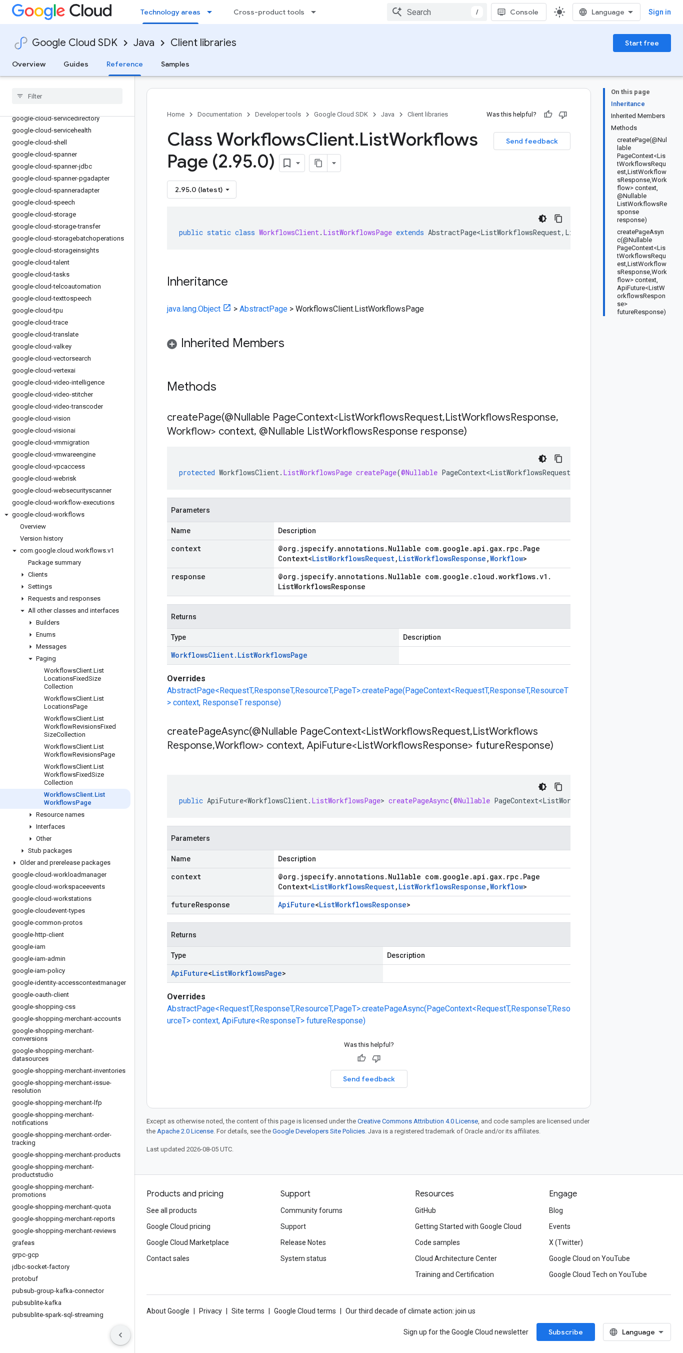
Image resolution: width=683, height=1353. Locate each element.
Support (293, 1226)
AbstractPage (264, 309)
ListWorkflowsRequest (353, 558)
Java (144, 43)
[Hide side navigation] (120, 1335)
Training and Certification (454, 1274)
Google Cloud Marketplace (187, 1242)
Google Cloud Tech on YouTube (598, 1274)
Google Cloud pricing (178, 1226)
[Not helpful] (563, 114)
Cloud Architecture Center (456, 1258)
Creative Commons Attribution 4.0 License (418, 1121)
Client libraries (203, 43)
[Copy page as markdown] (319, 163)
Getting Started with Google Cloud (468, 1226)
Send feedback (532, 141)
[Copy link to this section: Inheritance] (238, 283)
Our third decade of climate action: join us (411, 1311)
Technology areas (170, 12)
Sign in (659, 12)
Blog (556, 1210)
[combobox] (437, 12)
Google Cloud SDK (75, 43)
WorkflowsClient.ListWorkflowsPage (239, 655)
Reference (124, 64)
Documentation (220, 114)
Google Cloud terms (305, 1311)
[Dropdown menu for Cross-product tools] (316, 12)
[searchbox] (67, 96)
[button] (65, 515)
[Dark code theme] (542, 219)
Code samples (437, 1242)
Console (524, 12)
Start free (642, 43)
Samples (175, 64)
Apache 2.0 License (185, 1131)
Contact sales (168, 1258)
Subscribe (565, 1331)
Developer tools (278, 114)
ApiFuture (296, 904)
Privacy (210, 1311)
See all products (171, 1210)
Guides (76, 64)
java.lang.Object (193, 309)
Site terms (248, 1311)
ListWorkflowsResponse (442, 558)
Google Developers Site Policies (318, 1131)
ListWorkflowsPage (247, 973)
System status (303, 1258)
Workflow (506, 558)
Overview (29, 64)
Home (175, 114)
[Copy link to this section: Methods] (230, 388)
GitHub (425, 1210)
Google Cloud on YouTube (589, 1258)
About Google (168, 1311)
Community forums (311, 1210)
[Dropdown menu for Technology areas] (212, 12)
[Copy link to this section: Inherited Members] (294, 344)
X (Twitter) (566, 1242)
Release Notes (303, 1242)
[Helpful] (548, 114)
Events (559, 1226)
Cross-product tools (269, 12)
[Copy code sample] (558, 219)
